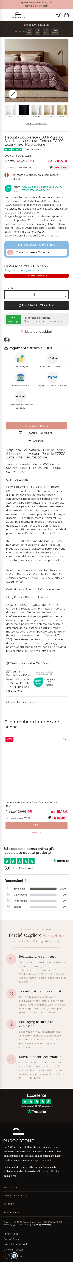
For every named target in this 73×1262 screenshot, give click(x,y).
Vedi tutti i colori (36, 124)
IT (6, 1256)
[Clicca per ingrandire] (13, 94)
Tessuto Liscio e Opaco (23, 702)
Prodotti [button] (10, 1187)
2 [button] (40, 832)
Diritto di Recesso (14, 1249)
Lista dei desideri (38, 332)
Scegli (37, 825)
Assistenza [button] (12, 1212)
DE (21, 1256)
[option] (36, 783)
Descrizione (38, 425)
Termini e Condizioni (15, 1244)
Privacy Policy (11, 1233)
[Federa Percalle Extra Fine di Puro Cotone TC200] (36, 768)
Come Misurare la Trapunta (32, 252)
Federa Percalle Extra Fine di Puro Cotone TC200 (31, 804)
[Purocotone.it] (18, 15)
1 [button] (34, 832)
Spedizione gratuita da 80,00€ (36, 2)
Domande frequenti (38, 433)
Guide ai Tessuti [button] (15, 1196)
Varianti (38, 440)
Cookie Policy (11, 1239)
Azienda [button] (9, 1204)
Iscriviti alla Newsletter (36, 6)
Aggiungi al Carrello (37, 305)
